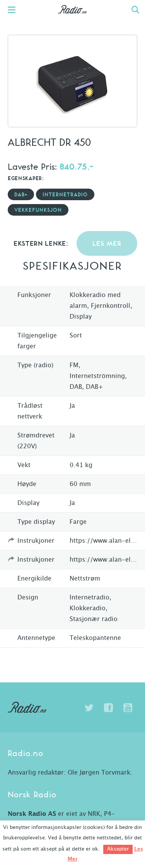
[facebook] (108, 708)
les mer (106, 244)
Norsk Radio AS (32, 814)
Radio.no (72, 17)
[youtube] (127, 708)
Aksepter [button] (118, 849)
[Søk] (135, 9)
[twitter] (89, 708)
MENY (15, 9)
